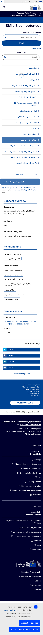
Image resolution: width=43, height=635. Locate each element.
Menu (40, 20)
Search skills (21, 52)
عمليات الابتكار (10, 290)
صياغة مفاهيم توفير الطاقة (13, 270)
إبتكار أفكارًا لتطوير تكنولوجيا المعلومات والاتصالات (18, 284)
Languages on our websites (30, 576)
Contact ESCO (35, 451)
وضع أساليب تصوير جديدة (13, 275)
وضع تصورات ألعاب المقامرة (14, 279)
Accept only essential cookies (24, 629)
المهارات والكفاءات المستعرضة (25, 187)
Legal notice (36, 589)
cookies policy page (12, 610)
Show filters (36, 48)
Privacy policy (35, 585)
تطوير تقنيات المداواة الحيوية (14, 294)
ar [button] (4, 7)
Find (21, 43)
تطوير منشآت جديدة (11, 299)
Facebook (12, 355)
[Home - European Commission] (35, 7)
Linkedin (12, 361)
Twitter (11, 349)
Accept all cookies (29, 623)
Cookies (38, 581)
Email (11, 367)
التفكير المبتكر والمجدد (22, 190)
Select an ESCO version (32, 32)
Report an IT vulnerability (31, 572)
